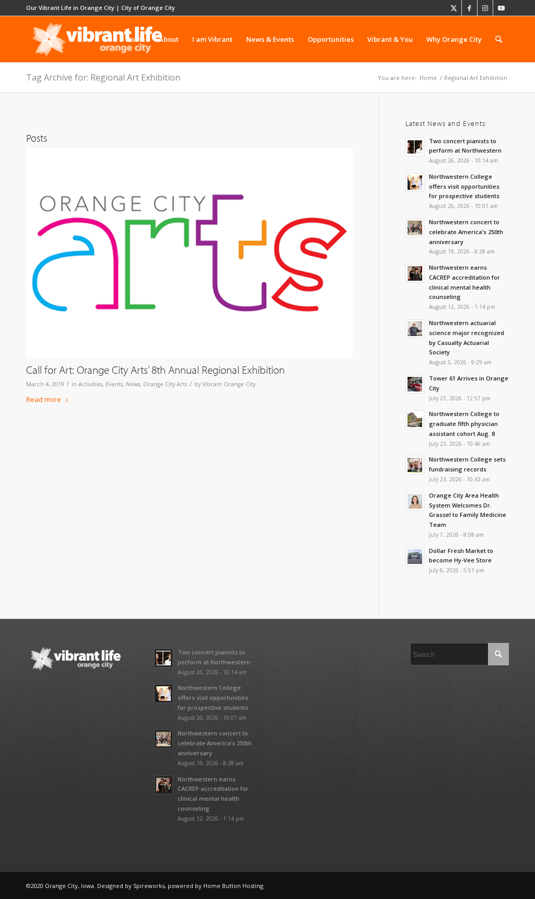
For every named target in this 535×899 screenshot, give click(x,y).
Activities (90, 384)
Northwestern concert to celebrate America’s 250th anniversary (466, 232)
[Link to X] (453, 8)
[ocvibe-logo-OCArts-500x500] (189, 253)
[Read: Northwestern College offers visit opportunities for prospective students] (414, 182)
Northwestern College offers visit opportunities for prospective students (464, 186)
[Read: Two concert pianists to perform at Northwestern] (414, 146)
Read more (43, 399)
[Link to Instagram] (485, 8)
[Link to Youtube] (501, 8)
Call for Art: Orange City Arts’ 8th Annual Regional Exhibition (155, 369)
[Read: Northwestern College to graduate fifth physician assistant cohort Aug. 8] (414, 419)
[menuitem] (135, 39)
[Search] (499, 39)
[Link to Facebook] (469, 8)
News (133, 384)
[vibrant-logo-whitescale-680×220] (97, 39)
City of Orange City (148, 7)
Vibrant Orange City (228, 384)
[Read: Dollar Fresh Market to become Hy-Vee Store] (414, 556)
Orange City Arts (165, 384)
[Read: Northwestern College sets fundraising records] (414, 465)
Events (114, 384)
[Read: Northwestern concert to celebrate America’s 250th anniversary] (414, 227)
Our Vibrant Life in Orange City (70, 7)
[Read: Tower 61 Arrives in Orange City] (414, 384)
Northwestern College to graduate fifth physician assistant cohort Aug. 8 (464, 423)
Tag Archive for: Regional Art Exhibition (103, 77)
